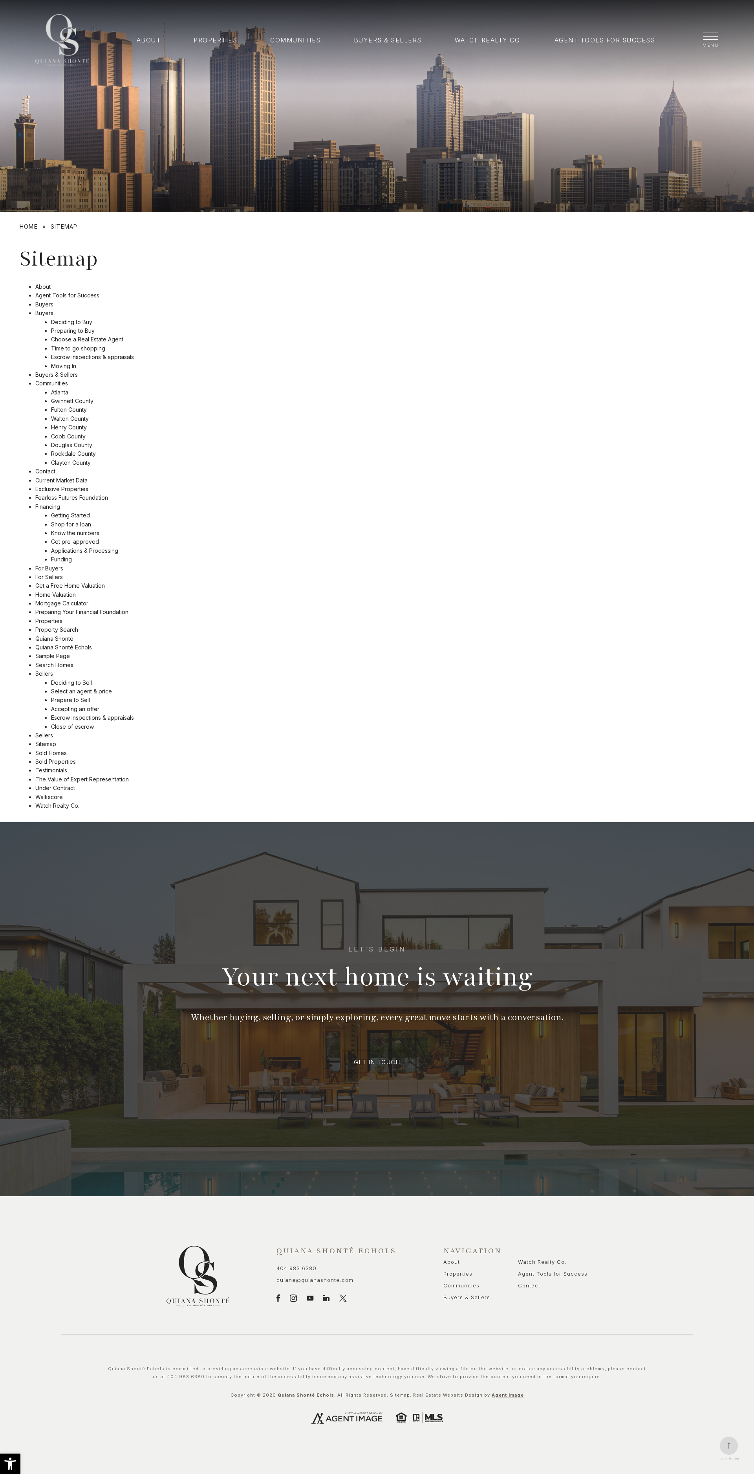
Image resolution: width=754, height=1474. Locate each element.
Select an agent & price (81, 691)
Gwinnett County (72, 401)
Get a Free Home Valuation (70, 585)
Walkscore (49, 797)
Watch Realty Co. (488, 40)
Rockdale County (73, 453)
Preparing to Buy (73, 330)
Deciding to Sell (71, 682)
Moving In (63, 366)
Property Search (56, 629)
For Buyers (49, 568)
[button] (10, 1464)
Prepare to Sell (70, 700)
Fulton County (69, 409)
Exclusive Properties (61, 489)
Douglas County (71, 445)
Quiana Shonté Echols (63, 647)
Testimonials (51, 770)
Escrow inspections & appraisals (92, 357)
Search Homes (54, 665)
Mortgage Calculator (61, 603)
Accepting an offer (75, 709)
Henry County (69, 427)
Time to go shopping (78, 348)
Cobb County (68, 436)
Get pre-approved (75, 541)
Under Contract (55, 788)
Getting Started (70, 515)
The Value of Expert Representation (82, 779)
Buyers (44, 304)
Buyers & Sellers (388, 40)
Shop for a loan (71, 524)
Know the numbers (75, 533)
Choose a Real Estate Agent (87, 339)
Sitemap (45, 744)
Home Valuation (55, 594)
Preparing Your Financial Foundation (81, 612)
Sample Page (52, 656)
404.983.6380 (296, 1268)
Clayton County (71, 462)
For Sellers (49, 577)
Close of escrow (72, 726)
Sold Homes (51, 753)
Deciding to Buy (71, 322)
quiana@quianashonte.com (314, 1280)
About (149, 40)
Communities (295, 40)
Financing (47, 506)
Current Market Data (61, 480)
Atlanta (59, 392)
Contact (45, 471)
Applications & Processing (84, 550)
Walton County (70, 418)
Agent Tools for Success (605, 40)
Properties (215, 40)
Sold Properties (55, 761)
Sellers (44, 673)
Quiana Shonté (54, 638)
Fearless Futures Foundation (71, 497)
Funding (61, 559)
